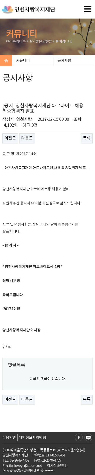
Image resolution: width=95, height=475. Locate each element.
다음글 (27, 138)
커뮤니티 (23, 61)
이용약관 (9, 438)
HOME (6, 60)
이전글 (10, 138)
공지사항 (64, 61)
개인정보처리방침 (32, 438)
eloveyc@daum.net (27, 466)
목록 (87, 138)
